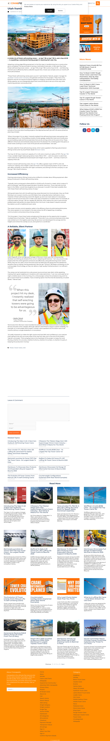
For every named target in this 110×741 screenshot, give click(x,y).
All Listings (43, 727)
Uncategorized (78, 719)
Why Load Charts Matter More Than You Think (67, 598)
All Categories (44, 716)
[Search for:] (22, 689)
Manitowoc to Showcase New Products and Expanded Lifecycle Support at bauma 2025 (22, 469)
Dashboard (43, 714)
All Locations (44, 718)
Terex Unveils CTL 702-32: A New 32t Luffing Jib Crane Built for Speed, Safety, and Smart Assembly (21, 451)
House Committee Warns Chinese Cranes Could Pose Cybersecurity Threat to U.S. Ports (95, 641)
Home (42, 672)
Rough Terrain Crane (79, 712)
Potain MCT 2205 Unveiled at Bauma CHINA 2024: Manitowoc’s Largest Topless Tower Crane (41, 641)
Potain (12, 348)
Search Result (44, 700)
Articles (42, 676)
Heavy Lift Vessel (78, 688)
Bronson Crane (40, 149)
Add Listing (43, 703)
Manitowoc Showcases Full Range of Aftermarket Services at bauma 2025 (52, 468)
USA (24, 348)
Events (75, 684)
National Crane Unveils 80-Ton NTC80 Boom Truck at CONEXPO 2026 (91, 67)
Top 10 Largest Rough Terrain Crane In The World (90, 98)
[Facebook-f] (84, 130)
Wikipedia (43, 681)
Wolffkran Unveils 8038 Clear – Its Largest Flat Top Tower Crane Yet (51, 450)
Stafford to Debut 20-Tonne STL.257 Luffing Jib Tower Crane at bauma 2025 (53, 459)
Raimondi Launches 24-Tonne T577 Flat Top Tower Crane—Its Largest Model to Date (22, 460)
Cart (41, 696)
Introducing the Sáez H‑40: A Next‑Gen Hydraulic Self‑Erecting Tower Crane (22, 442)
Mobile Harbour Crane (80, 699)
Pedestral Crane (78, 706)
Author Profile (44, 711)
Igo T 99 (35, 164)
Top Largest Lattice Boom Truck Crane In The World (89, 104)
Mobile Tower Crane (79, 701)
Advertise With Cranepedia (48, 685)
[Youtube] (89, 130)
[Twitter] (93, 130)
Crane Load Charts (46, 678)
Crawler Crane (77, 682)
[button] (98, 3)
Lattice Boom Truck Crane (81, 693)
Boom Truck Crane (79, 679)
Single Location (45, 707)
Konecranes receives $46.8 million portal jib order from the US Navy (15, 634)
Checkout (43, 720)
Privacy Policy (28, 6)
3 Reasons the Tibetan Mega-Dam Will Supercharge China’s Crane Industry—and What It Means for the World (53, 443)
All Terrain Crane (45, 692)
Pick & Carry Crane (79, 708)
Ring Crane (76, 710)
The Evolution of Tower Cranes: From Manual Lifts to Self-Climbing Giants (21, 476)
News (42, 674)
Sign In (42, 729)
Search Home (44, 698)
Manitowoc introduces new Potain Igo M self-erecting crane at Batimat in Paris (68, 641)
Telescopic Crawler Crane (81, 715)
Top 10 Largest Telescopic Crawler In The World (89, 93)
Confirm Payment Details (48, 735)
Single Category (45, 705)
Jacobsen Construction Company (18, 77)
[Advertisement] (38, 373)
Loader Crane (77, 695)
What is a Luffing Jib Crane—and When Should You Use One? (95, 598)
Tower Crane (18, 348)
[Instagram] (97, 130)
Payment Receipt (45, 722)
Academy (76, 675)
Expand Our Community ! (48, 683)
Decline (60, 10)
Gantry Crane (77, 686)
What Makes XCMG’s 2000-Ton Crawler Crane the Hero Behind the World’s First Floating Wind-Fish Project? (91, 112)
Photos (42, 689)
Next (63, 664)
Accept (50, 10)
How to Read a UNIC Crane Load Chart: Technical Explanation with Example (90, 86)
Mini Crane (76, 697)
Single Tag (43, 709)
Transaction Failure (46, 725)
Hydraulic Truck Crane (80, 690)
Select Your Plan (45, 731)
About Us (91, 3)
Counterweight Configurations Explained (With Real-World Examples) (53, 476)
